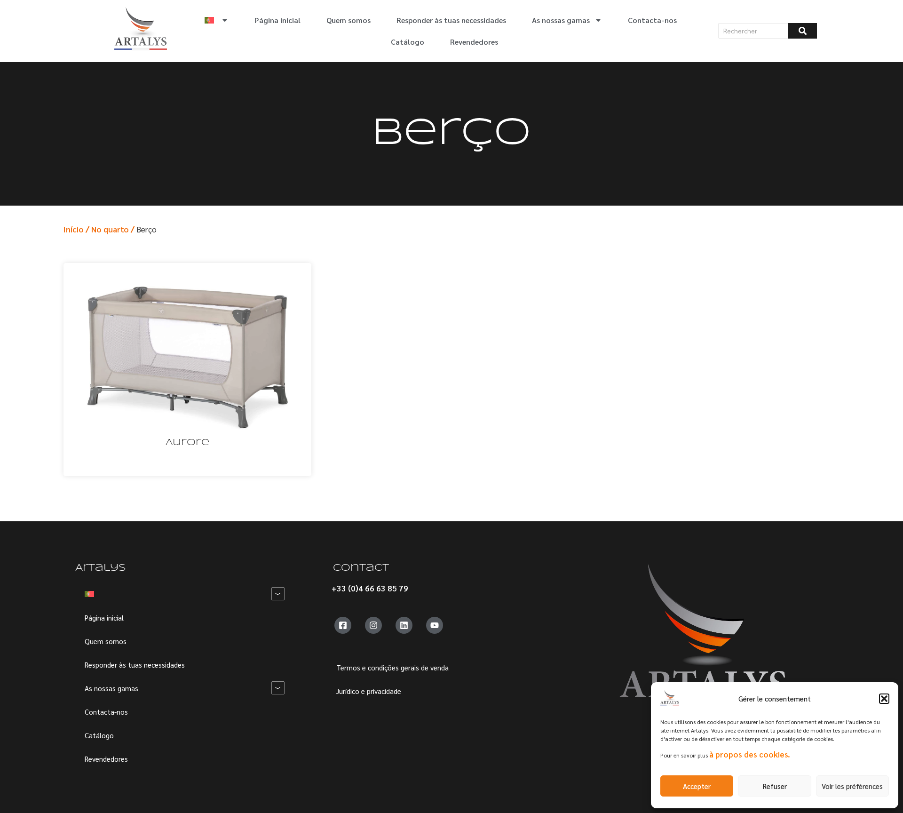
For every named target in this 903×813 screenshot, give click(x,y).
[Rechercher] (802, 31)
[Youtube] (434, 625)
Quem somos (348, 20)
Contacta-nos (652, 20)
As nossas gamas (561, 20)
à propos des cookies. (749, 754)
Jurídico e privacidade (368, 690)
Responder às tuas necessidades (451, 20)
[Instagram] (373, 625)
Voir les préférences (852, 785)
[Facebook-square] (342, 625)
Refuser (775, 785)
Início (73, 229)
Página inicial (277, 20)
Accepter (697, 785)
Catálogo (407, 42)
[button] (884, 698)
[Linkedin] (404, 625)
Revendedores (474, 42)
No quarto (110, 229)
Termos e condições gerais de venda (392, 667)
